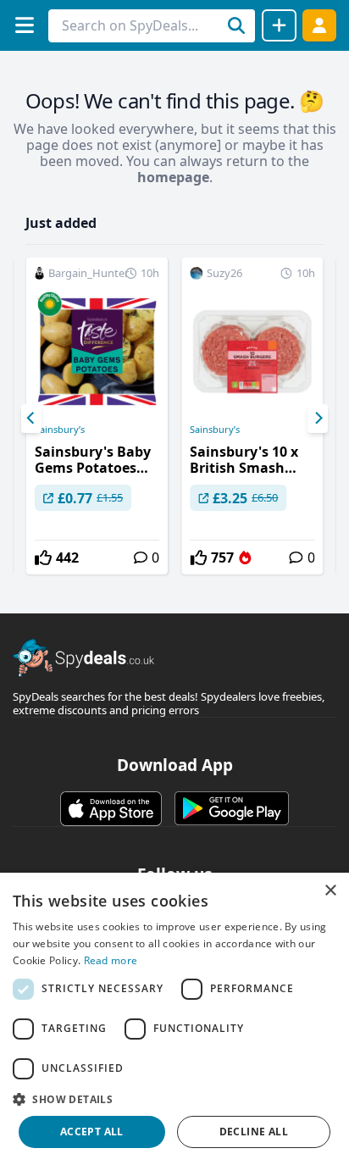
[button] (174, 1099)
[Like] (43, 557)
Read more (111, 960)
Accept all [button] (92, 1131)
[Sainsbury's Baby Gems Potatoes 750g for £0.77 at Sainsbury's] (97, 416)
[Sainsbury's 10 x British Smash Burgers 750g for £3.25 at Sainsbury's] (252, 416)
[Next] (317, 418)
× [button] (330, 891)
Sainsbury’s (60, 429)
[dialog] (174, 1019)
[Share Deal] (279, 25)
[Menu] (24, 25)
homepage (173, 177)
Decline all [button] (253, 1131)
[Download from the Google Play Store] (231, 808)
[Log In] (319, 25)
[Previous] (31, 418)
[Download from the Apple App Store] (111, 808)
